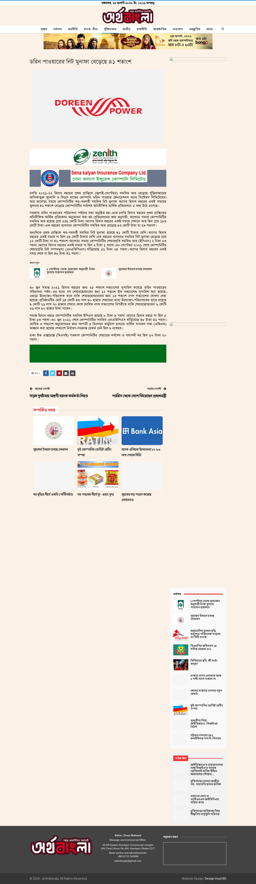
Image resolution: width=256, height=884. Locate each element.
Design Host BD (215, 878)
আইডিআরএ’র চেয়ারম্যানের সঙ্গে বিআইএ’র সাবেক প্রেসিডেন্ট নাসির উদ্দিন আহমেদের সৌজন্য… (207, 769)
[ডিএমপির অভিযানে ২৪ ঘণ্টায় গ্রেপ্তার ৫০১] (180, 650)
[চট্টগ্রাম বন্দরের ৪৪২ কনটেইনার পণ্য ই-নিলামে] (180, 739)
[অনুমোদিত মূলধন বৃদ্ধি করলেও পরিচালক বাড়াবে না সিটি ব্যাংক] (180, 635)
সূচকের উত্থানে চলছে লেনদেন (135, 269)
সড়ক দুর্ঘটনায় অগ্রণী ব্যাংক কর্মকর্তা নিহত (59, 396)
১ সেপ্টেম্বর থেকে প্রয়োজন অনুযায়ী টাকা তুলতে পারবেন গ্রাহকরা (71, 270)
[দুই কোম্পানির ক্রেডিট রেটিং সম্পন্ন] (98, 430)
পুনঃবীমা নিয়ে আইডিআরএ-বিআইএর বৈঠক (204, 724)
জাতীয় (126, 29)
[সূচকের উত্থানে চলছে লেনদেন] (108, 273)
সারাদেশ (178, 29)
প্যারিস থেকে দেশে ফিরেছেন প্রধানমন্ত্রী (139, 396)
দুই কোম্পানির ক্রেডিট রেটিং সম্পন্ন (207, 707)
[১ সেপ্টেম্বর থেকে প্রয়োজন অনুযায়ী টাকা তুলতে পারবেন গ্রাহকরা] (37, 273)
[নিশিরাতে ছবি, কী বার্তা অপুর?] (180, 664)
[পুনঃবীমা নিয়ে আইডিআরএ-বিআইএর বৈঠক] (180, 724)
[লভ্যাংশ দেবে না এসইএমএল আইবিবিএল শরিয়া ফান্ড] (180, 800)
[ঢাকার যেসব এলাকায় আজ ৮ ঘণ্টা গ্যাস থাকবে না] (180, 679)
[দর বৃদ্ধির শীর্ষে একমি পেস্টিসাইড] (53, 475)
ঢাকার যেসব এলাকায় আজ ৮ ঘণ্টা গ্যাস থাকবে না (206, 677)
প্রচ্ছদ (44, 29)
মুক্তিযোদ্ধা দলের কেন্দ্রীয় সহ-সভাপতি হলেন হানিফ (206, 783)
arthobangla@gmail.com (127, 860)
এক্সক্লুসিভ (194, 29)
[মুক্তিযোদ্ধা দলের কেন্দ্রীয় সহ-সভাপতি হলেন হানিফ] (180, 785)
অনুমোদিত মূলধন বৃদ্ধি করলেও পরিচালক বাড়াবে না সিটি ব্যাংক (205, 634)
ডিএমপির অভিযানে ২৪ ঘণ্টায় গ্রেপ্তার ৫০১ (204, 647)
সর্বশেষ (57, 29)
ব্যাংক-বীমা (91, 29)
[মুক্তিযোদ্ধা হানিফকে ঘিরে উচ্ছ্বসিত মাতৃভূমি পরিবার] (180, 815)
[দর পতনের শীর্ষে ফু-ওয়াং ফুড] (98, 475)
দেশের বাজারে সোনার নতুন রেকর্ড (206, 692)
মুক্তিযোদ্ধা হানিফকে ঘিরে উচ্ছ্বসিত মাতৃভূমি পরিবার (205, 812)
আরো (209, 29)
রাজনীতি (142, 29)
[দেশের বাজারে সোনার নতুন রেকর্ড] (180, 694)
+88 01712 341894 (128, 856)
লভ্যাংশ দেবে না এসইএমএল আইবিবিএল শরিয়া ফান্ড (205, 799)
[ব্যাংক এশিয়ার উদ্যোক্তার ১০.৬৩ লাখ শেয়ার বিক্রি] (142, 430)
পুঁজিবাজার (110, 29)
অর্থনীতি (73, 29)
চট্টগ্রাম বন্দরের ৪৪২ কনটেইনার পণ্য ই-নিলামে (206, 737)
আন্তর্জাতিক (159, 29)
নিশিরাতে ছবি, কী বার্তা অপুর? (204, 662)
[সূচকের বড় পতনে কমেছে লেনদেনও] (142, 475)
